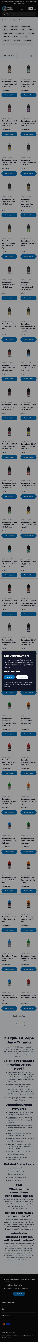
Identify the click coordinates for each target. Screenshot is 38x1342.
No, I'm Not (22, 677)
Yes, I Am (9, 677)
